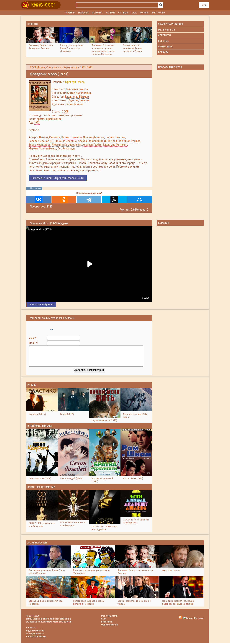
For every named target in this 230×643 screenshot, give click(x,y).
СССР (33, 67)
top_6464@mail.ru (35, 630)
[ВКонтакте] (38, 199)
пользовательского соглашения (55, 621)
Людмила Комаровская (66, 144)
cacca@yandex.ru (35, 633)
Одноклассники (109, 624)
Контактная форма (36, 636)
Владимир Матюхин (115, 144)
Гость (204, 5)
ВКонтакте (106, 621)
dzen (103, 618)
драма (40, 119)
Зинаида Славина (66, 141)
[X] (114, 199)
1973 (83, 67)
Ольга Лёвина (74, 104)
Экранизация (71, 67)
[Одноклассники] (63, 199)
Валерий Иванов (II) (41, 141)
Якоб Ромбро (132, 141)
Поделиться (35, 188)
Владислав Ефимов (77, 96)
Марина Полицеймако (42, 148)
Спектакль (52, 67)
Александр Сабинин (90, 141)
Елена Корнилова (40, 144)
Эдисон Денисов (78, 100)
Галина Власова (115, 137)
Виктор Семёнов (71, 137)
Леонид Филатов (49, 137)
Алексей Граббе (92, 144)
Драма (41, 67)
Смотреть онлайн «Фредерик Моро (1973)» (57, 178)
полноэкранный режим (41, 304)
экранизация (53, 119)
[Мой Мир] (139, 199)
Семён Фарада (66, 148)
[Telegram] (89, 199)
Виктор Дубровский (78, 93)
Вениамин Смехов (76, 89)
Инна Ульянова (113, 141)
